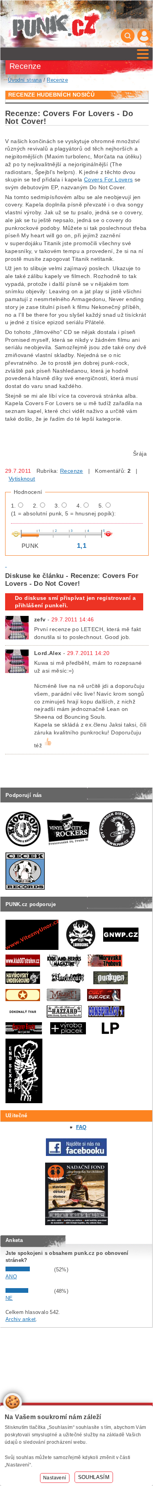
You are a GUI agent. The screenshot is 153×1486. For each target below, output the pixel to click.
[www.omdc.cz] (76, 1223)
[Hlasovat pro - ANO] (29, 1269)
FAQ (81, 1127)
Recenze (71, 471)
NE (9, 1298)
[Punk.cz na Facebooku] (76, 1154)
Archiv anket (20, 1319)
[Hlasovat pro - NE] (29, 1291)
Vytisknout (22, 479)
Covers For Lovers (108, 179)
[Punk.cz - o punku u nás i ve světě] (55, 24)
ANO (11, 1277)
